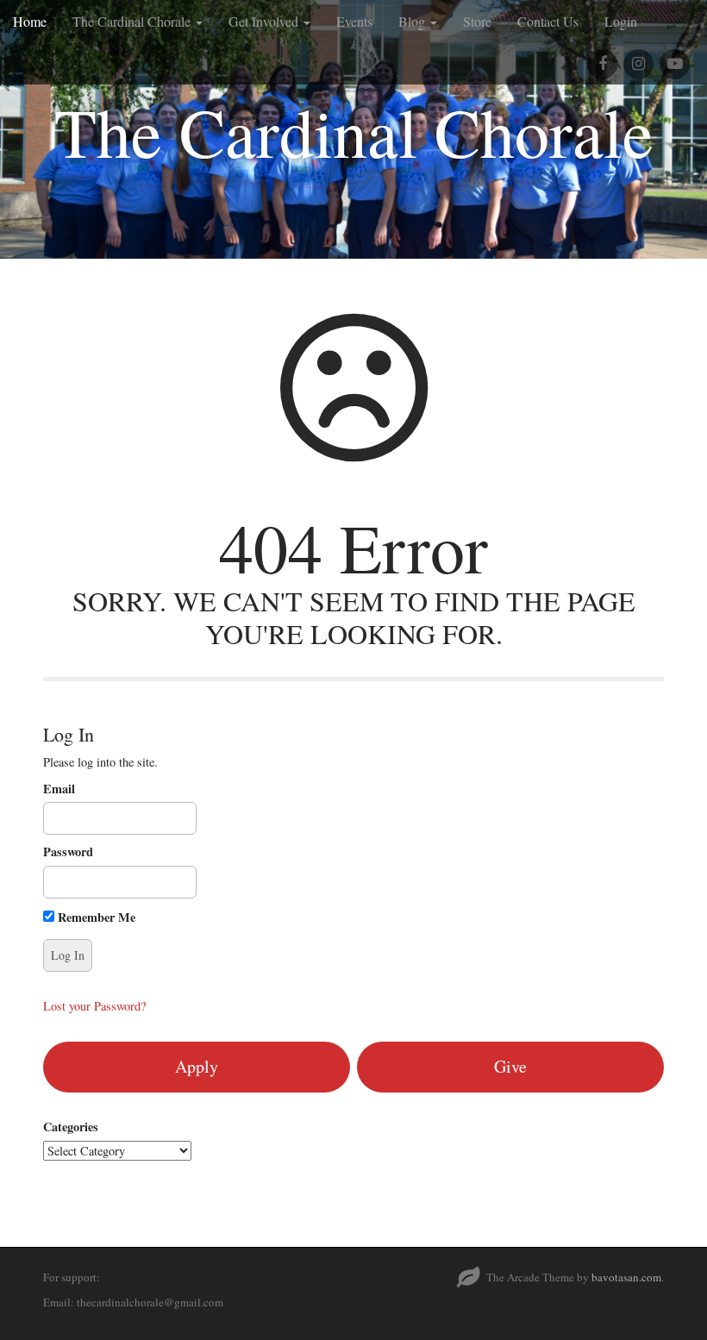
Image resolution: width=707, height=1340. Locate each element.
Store (477, 21)
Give (510, 1066)
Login (620, 21)
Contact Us (548, 21)
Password (68, 852)
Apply (196, 1066)
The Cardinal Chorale (133, 21)
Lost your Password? (94, 1006)
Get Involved (265, 21)
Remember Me (94, 917)
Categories (70, 1127)
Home (30, 21)
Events (354, 21)
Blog (413, 21)
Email (59, 789)
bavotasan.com (626, 1277)
